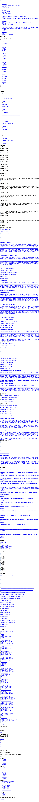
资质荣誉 (14, 5)
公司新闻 (4, 7)
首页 (3, 2)
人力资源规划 (4, 16)
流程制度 (11, 13)
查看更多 (2, 537)
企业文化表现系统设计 (21, 18)
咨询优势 (4, 29)
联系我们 (4, 33)
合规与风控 (4, 23)
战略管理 (9, 11)
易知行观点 (4, 32)
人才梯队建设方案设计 (33, 27)
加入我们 (11, 34)
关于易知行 (4, 4)
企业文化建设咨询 (18, 28)
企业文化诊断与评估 (6, 18)
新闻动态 (4, 6)
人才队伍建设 (13, 16)
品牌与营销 (4, 21)
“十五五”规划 (4, 11)
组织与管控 (4, 12)
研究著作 (18, 5)
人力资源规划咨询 (25, 27)
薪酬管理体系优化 (5, 786)
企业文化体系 (4, 17)
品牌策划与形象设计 (9, 22)
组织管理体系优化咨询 (18, 27)
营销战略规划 (15, 22)
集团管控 (4, 13)
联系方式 (4, 34)
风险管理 (4, 24)
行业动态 (7, 7)
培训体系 (24, 16)
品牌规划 (4, 22)
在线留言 (7, 34)
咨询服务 (4, 58)
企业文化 (11, 5)
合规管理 (11, 24)
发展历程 (7, 5)
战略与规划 (4, 10)
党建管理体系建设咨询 (26, 28)
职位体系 (9, 16)
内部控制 (7, 24)
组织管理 (7, 13)
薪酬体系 (17, 16)
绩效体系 (21, 16)
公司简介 (4, 5)
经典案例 (4, 69)
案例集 (3, 30)
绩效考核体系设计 (11, 28)
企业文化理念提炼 (13, 18)
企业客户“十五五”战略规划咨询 (8, 27)
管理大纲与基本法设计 (29, 18)
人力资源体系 (4, 15)
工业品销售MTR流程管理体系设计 (24, 22)
